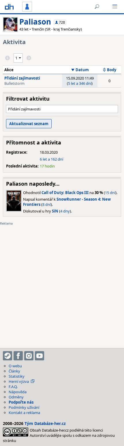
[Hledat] (97, 7)
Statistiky (17, 376)
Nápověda (18, 391)
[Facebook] (18, 355)
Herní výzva (19, 381)
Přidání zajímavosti (22, 78)
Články (14, 371)
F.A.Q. (13, 386)
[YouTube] (39, 355)
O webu (15, 365)
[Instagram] (28, 355)
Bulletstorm (14, 83)
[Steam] (7, 355)
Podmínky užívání (24, 407)
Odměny (16, 397)
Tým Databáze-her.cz (45, 423)
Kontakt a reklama (24, 412)
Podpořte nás (21, 402)
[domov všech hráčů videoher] (9, 7)
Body (111, 69)
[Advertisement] (62, 283)
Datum (82, 69)
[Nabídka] (114, 7)
